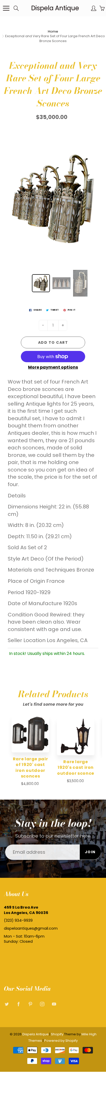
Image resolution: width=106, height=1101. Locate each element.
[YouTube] (53, 1003)
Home (53, 31)
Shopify (57, 1034)
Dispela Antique (55, 8)
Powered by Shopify (61, 1040)
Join (90, 851)
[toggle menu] (6, 8)
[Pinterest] (30, 1003)
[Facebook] (18, 1003)
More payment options (53, 367)
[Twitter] (6, 1003)
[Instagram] (42, 1003)
